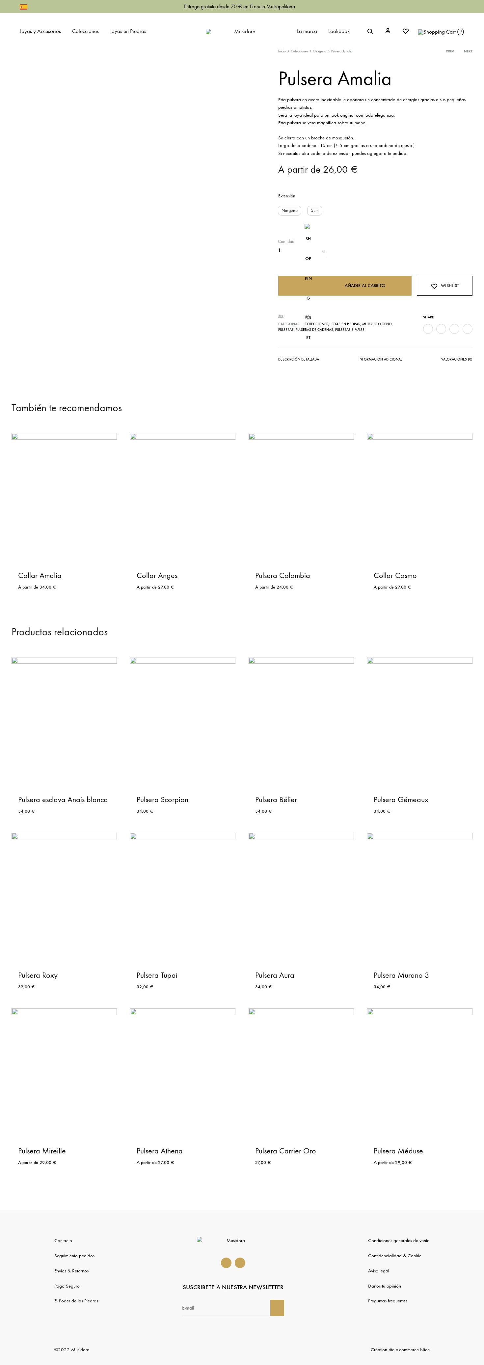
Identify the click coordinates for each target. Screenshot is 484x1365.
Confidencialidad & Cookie (394, 1256)
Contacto (63, 1240)
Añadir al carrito (365, 285)
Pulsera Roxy (38, 975)
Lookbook (339, 31)
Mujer (367, 324)
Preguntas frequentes (387, 1301)
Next (468, 51)
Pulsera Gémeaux (401, 799)
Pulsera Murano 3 (401, 975)
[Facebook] (226, 1263)
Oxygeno (319, 51)
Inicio (282, 51)
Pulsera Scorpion (162, 799)
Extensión (286, 196)
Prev (450, 51)
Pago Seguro (67, 1286)
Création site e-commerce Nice (400, 1349)
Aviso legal (378, 1271)
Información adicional (380, 359)
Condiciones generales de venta (399, 1240)
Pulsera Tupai (157, 975)
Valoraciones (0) (456, 359)
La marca (307, 31)
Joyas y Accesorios (40, 31)
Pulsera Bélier (276, 799)
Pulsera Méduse (398, 1150)
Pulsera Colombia (282, 575)
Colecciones (85, 31)
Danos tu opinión (384, 1286)
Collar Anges (157, 575)
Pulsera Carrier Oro (285, 1150)
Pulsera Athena (160, 1150)
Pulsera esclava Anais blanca (63, 799)
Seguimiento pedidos (74, 1256)
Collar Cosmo (395, 575)
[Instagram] (240, 1263)
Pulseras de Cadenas (314, 330)
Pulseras (286, 330)
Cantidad (286, 241)
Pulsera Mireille (42, 1150)
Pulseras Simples (349, 330)
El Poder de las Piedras (76, 1301)
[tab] (298, 361)
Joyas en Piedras (128, 31)
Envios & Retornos (71, 1271)
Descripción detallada (298, 359)
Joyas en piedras (345, 324)
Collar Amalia (40, 575)
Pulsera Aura (274, 975)
